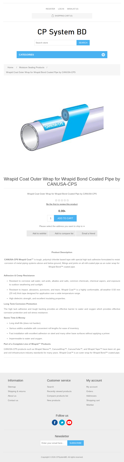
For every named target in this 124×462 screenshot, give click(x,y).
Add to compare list (64, 233)
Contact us (13, 400)
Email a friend (88, 233)
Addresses (91, 396)
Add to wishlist (39, 233)
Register (50, 9)
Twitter (62, 422)
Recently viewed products (59, 391)
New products (53, 400)
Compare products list (57, 396)
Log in (61, 9)
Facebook (55, 422)
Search (83, 42)
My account (91, 387)
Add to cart (65, 218)
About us (12, 396)
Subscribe (76, 443)
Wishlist (90, 405)
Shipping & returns (17, 391)
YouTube (69, 422)
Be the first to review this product (62, 204)
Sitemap (12, 387)
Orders (89, 391)
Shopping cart (93, 400)
